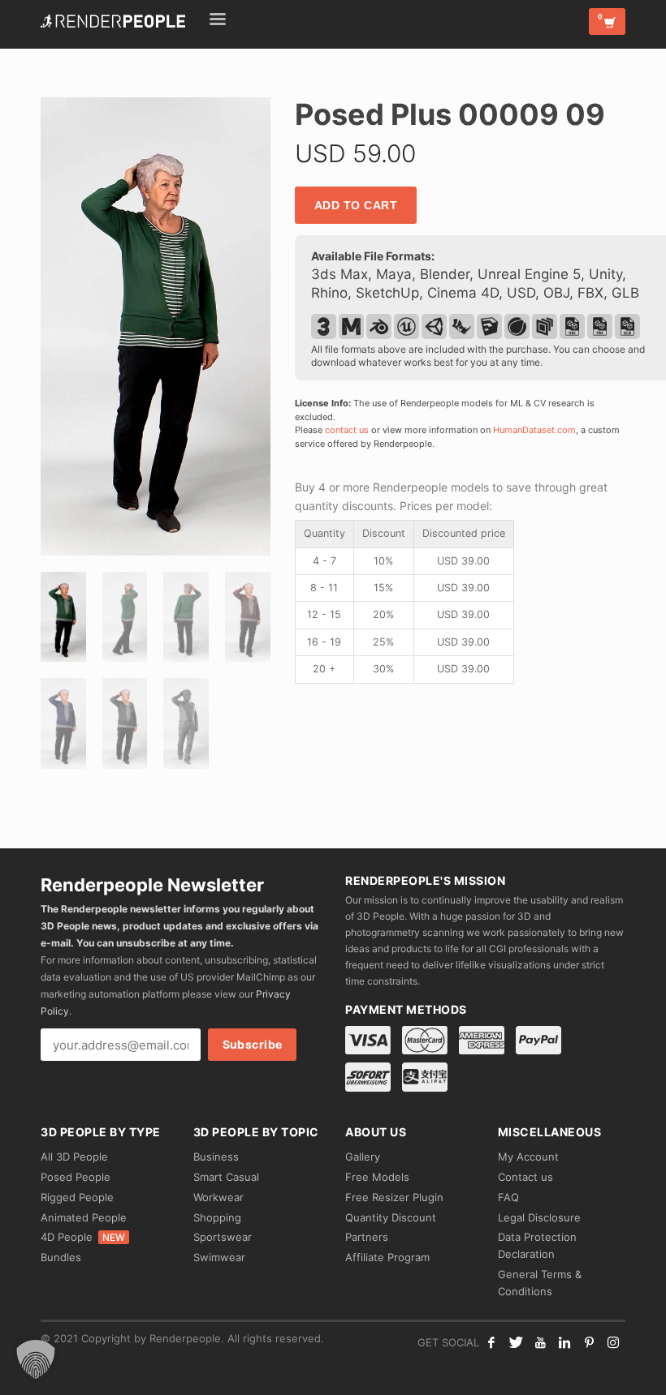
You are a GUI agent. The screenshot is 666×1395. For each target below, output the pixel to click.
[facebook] (491, 1342)
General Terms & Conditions (540, 1283)
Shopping (217, 1217)
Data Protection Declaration (537, 1245)
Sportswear (222, 1236)
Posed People (75, 1176)
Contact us (525, 1176)
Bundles (61, 1257)
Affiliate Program (387, 1257)
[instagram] (613, 1342)
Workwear (218, 1197)
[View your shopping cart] (607, 21)
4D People (83, 1236)
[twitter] (516, 1342)
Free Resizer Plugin (394, 1197)
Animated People (84, 1217)
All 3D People (74, 1156)
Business (216, 1156)
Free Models (377, 1176)
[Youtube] (540, 1342)
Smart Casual (226, 1176)
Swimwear (219, 1257)
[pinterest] (589, 1342)
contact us (347, 430)
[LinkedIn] (564, 1342)
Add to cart (356, 205)
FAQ (508, 1197)
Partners (366, 1236)
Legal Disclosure (539, 1217)
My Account (528, 1156)
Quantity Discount (390, 1217)
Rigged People (77, 1197)
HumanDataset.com (534, 430)
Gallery (362, 1156)
